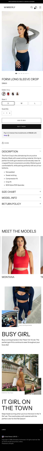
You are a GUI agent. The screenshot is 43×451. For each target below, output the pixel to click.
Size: (4, 99)
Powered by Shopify (8, 443)
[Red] (8, 94)
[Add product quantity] (10, 113)
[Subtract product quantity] (4, 113)
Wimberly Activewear (19, 439)
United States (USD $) (10, 436)
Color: (6, 90)
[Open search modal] (32, 7)
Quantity (5, 109)
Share (6, 143)
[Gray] (4, 94)
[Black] (13, 94)
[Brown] (17, 94)
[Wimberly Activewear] (10, 7)
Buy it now (21, 126)
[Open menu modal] (40, 7)
